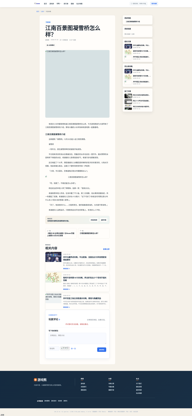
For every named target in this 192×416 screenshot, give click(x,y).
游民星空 (53, 401)
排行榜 (66, 4)
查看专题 (103, 220)
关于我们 (139, 383)
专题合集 (111, 387)
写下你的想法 (53, 331)
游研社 (65, 401)
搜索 (72, 4)
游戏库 (52, 4)
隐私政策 (139, 387)
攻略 (58, 4)
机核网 (60, 401)
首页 (45, 4)
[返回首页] (37, 3)
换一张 (73, 349)
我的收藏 (154, 3)
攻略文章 (111, 383)
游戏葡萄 (47, 401)
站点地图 (79, 4)
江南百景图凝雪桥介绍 (133, 21)
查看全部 (106, 249)
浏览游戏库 (94, 220)
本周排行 (83, 387)
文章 (42, 11)
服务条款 (139, 390)
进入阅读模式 (50, 45)
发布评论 (101, 350)
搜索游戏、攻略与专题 (139, 3)
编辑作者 (111, 390)
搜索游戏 (83, 390)
